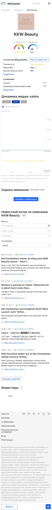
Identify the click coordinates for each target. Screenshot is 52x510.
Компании (5, 418)
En (29, 414)
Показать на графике (25, 254)
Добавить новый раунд (26, 199)
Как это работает (39, 60)
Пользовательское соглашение (9, 431)
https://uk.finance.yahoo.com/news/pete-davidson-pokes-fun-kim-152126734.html (15, 369)
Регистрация (7, 440)
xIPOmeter (13, 3)
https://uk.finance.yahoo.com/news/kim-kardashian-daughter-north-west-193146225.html (15, 322)
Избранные (9, 422)
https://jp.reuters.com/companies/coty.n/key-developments (15, 343)
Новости (5, 414)
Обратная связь (8, 426)
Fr (39, 414)
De (24, 414)
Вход (3, 436)
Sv (49, 414)
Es (34, 414)
